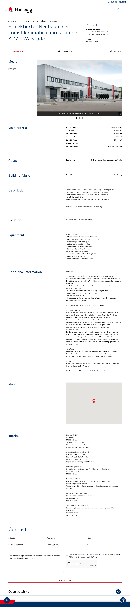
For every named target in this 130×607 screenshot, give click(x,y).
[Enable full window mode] (119, 113)
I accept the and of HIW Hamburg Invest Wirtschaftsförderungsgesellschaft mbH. (94, 556)
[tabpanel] (79, 88)
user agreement (96, 555)
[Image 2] (79, 118)
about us (112, 2)
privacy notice (82, 555)
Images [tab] (12, 69)
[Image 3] (82, 118)
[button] (65, 591)
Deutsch (123, 2)
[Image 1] (76, 118)
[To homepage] (17, 10)
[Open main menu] (125, 10)
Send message (65, 580)
